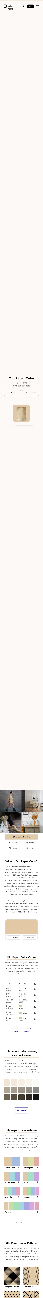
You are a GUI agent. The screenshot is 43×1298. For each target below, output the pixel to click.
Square (14, 937)
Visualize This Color (21, 837)
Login (31, 6)
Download (31, 392)
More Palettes (21, 1223)
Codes (13, 842)
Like (12, 392)
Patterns (30, 848)
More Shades (21, 1110)
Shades (30, 842)
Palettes (13, 848)
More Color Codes (21, 1031)
